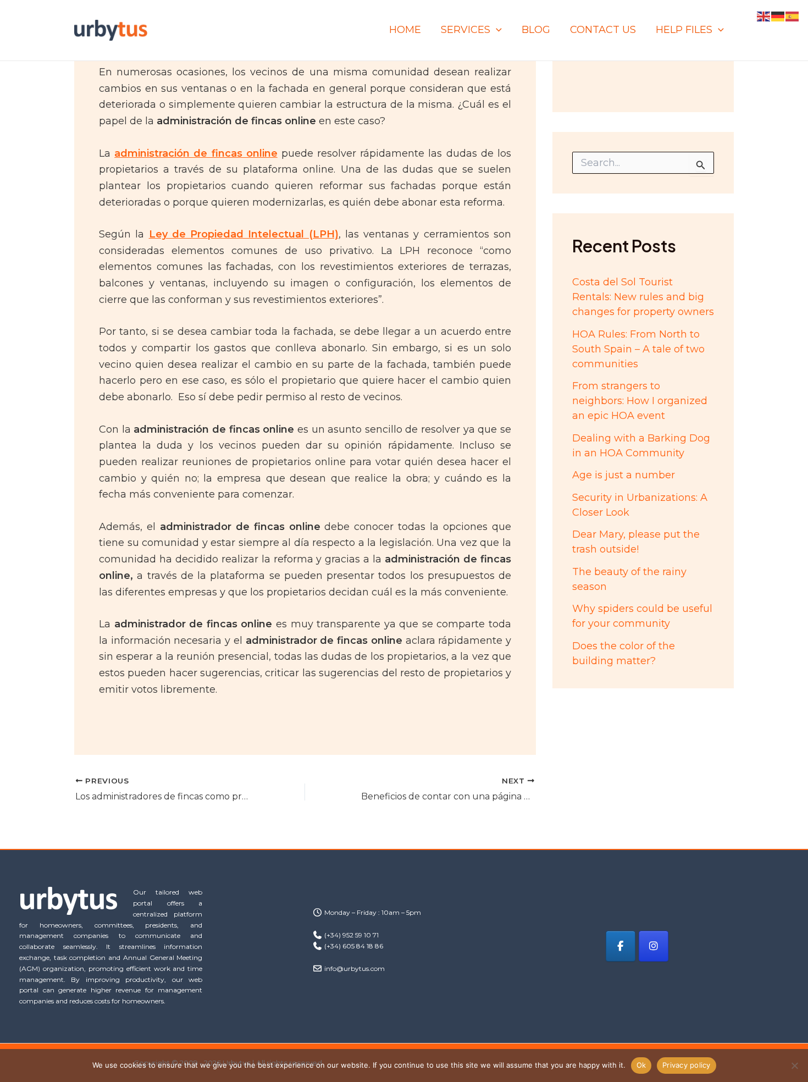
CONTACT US (603, 30)
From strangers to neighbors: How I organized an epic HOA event (639, 401)
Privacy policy (686, 1065)
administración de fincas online (196, 153)
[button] (496, 30)
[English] (764, 16)
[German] (778, 16)
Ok (641, 1065)
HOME (405, 30)
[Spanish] (792, 16)
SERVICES (465, 30)
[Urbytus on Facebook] (620, 946)
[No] (794, 1065)
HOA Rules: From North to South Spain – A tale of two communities (638, 349)
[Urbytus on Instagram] (653, 946)
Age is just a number (623, 475)
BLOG (536, 30)
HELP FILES (684, 30)
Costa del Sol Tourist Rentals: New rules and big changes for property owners (643, 297)
